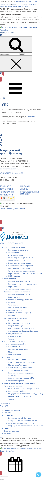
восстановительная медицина (24, 4)
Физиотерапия (6, 195)
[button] (22, 77)
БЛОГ (7, 406)
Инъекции (25, 186)
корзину (31, 117)
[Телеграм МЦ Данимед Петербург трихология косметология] (38, 474)
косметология (5, 4)
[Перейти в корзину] (1, 73)
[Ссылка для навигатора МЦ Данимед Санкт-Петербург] (20, 145)
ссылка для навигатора (9, 169)
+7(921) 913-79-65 (7, 173)
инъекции (17, 6)
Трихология (5, 186)
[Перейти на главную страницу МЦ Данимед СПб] (22, 28)
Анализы (24, 189)
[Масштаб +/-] (1, 476)
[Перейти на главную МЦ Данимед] (20, 135)
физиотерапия (6, 6)
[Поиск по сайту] (16, 44)
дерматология (31, 1)
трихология (20, 1)
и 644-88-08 (18, 243)
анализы (24, 6)
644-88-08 (19, 173)
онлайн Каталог (6, 403)
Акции (2, 406)
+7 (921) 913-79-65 (7, 243)
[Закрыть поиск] (16, 63)
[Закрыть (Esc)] (7, 476)
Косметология (7, 192)
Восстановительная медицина (29, 193)
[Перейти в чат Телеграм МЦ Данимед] (20, 140)
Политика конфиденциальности (13, 209)
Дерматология (6, 189)
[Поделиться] (5, 476)
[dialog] (22, 352)
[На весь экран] (3, 476)
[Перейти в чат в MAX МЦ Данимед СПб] (20, 137)
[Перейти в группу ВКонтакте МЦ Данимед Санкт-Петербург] (20, 142)
